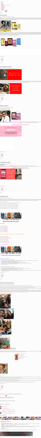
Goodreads (18, 353)
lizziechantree (9, 16)
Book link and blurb (6, 236)
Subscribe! (2, 9)
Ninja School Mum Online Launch (32, 287)
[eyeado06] (25, 417)
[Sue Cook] (28, 417)
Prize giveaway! (4, 105)
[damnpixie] (32, 417)
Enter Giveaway (16, 360)
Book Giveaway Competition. (8, 348)
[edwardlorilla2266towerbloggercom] (19, 417)
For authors (2, 5)
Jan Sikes (3, 406)
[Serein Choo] (17, 417)
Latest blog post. (5, 421)
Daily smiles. (6, 406)
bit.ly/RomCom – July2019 (24, 124)
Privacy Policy (2, 7)
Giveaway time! (4, 196)
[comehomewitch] (1, 417)
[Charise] (40, 417)
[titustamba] (7, 417)
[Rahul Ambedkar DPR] (10, 417)
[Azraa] (14, 417)
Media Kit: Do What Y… (4, 411)
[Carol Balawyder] (4, 417)
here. (32, 285)
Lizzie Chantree (21, 355)
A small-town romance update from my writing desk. (7, 425)
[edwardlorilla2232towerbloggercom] (38, 417)
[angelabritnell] (5, 417)
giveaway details (22, 357)
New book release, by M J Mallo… (11, 411)
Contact (2, 4)
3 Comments (12, 284)
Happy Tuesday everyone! (7, 282)
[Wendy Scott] (35, 417)
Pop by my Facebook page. (7, 397)
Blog (1, 2)
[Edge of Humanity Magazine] (33, 417)
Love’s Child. (3, 15)
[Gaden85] (9, 417)
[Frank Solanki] (27, 417)
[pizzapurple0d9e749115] (30, 417)
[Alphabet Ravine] (20, 417)
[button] (5, 301)
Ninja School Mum (21, 354)
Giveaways (2, 6)
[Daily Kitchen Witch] (12, 417)
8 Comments (13, 68)
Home (2, 1)
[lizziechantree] (22, 417)
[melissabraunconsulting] (2, 417)
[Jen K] (36, 417)
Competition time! (5, 162)
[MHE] (15, 417)
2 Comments (11, 107)
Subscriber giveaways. (6, 66)
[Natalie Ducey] (23, 417)
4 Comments (12, 16)
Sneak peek (2, 8)
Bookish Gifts (2, 3)
